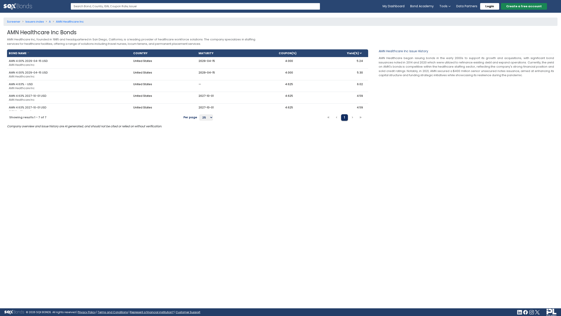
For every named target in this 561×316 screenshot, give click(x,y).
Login (489, 6)
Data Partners (466, 6)
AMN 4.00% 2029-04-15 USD (28, 61)
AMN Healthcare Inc (22, 65)
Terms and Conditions (113, 312)
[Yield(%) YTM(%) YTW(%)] (356, 53)
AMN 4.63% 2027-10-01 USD (27, 96)
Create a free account (524, 6)
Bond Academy (422, 6)
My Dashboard (394, 6)
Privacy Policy (87, 312)
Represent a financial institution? (152, 312)
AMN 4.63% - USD (21, 84)
